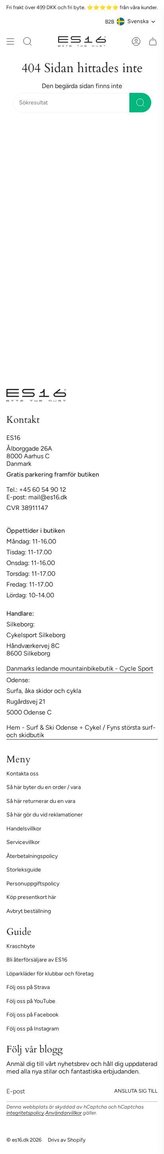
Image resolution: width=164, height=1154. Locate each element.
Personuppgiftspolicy (32, 883)
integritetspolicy (25, 1113)
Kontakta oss (22, 773)
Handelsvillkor (23, 828)
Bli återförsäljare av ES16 (36, 959)
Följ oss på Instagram (32, 1028)
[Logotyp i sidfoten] (36, 395)
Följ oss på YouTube (30, 1001)
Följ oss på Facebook (32, 1014)
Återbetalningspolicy (32, 856)
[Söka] (140, 102)
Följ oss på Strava (28, 987)
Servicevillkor (23, 842)
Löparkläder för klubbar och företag (50, 973)
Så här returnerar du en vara (40, 801)
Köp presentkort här (31, 897)
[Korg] (152, 41)
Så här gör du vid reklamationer (44, 814)
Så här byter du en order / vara (43, 787)
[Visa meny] (10, 41)
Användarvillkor (63, 1113)
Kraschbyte (20, 946)
